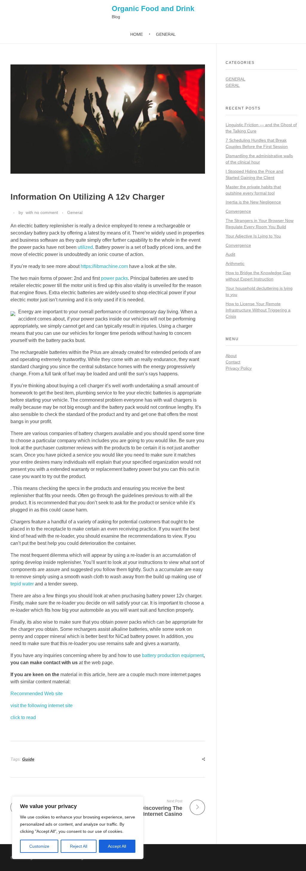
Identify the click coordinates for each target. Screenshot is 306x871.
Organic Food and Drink (153, 8)
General (74, 212)
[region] (77, 827)
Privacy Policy (239, 368)
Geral (233, 85)
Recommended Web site (36, 693)
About (231, 355)
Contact (233, 362)
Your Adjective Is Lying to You (253, 236)
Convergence (238, 211)
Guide (28, 759)
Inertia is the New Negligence (253, 202)
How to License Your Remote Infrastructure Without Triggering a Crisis (258, 310)
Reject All (78, 846)
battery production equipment (173, 655)
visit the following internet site (41, 705)
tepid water (22, 583)
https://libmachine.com (104, 266)
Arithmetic (235, 263)
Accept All (117, 846)
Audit (230, 254)
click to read (23, 717)
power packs (114, 278)
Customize (39, 846)
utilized (85, 247)
